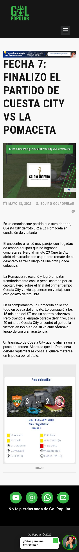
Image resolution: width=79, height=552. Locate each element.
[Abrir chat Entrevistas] (70, 542)
